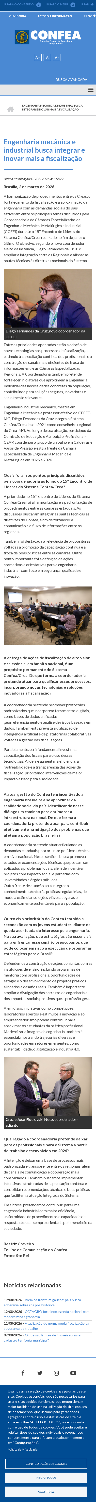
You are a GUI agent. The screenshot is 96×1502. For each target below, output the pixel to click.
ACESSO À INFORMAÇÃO (55, 16)
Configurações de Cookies (46, 1463)
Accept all (46, 1491)
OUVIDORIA (17, 16)
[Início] (48, 37)
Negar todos (46, 1477)
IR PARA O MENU (60, 4)
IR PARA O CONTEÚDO (21, 4)
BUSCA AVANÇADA (71, 79)
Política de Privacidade (22, 1449)
